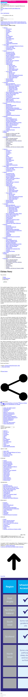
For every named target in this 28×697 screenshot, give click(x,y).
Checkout (7, 13)
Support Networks (7, 478)
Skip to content (4, 3)
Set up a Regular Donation (9, 520)
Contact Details (6, 445)
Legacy (4, 444)
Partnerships (5, 440)
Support (5, 460)
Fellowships (5, 512)
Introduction (5, 503)
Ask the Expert (6, 456)
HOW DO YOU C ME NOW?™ (10, 487)
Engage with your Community (9, 470)
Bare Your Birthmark (7, 485)
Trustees (5, 435)
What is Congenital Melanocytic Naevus (12, 452)
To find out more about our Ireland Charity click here (12, 546)
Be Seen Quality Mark (8, 490)
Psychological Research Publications (11, 508)
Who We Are (6, 432)
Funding (5, 511)
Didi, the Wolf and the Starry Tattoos (11, 488)
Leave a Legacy (6, 524)
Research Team (6, 506)
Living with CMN (7, 453)
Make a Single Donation (8, 521)
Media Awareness (7, 495)
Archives (2, 427)
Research (5, 502)
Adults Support (6, 474)
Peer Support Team (7, 467)
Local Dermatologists (7, 464)
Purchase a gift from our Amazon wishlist (12, 529)
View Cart (3, 13)
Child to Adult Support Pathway (10, 466)
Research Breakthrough (8, 505)
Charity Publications (7, 509)
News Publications (7, 441)
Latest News (6, 442)
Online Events (6, 472)
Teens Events (6, 476)
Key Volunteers (6, 439)
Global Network (6, 491)
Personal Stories (8, 365)
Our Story (5, 433)
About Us (5, 430)
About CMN (6, 451)
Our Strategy (6, 434)
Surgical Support (6, 477)
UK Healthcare (6, 493)
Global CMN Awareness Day (9, 489)
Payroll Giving (6, 526)
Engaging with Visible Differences (10, 498)
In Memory (5, 525)
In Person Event (6, 471)
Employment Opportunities (9, 446)
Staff (4, 436)
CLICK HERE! (4, 2)
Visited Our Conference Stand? (10, 494)
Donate (4, 519)
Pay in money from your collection (10, 523)
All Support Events (7, 461)
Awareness (5, 484)
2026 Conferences (7, 496)
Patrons (4, 438)
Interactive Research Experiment (10, 514)
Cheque (5, 527)
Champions (5, 513)
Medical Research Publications (9, 507)
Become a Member (7, 465)
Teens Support (6, 475)
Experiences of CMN (7, 454)
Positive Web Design (10, 545)
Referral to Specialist (7, 463)
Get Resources (6, 469)
